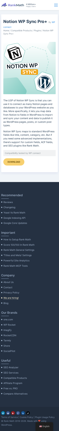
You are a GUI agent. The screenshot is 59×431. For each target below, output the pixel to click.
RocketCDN (9, 335)
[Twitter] (3, 413)
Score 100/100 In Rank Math (18, 244)
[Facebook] (18, 413)
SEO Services (10, 372)
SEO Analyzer (10, 367)
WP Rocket (9, 324)
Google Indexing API (14, 217)
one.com (8, 319)
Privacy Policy (11, 292)
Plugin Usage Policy (45, 417)
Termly (7, 340)
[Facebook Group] (8, 413)
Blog (5, 303)
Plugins (37, 30)
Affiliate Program (12, 383)
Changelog (9, 207)
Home (6, 30)
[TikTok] (28, 413)
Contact (7, 287)
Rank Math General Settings (18, 250)
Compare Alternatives (15, 393)
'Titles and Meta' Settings (17, 255)
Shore (6, 345)
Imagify (7, 330)
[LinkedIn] (23, 413)
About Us (8, 282)
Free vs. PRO (10, 388)
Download (14, 162)
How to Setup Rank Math (17, 239)
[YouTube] (13, 413)
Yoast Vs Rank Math (14, 212)
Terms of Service (9, 417)
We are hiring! (11, 297)
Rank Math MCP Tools (15, 265)
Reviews (8, 202)
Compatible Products (21, 30)
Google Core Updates (15, 223)
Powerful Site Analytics (16, 260)
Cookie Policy (26, 417)
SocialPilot (9, 351)
